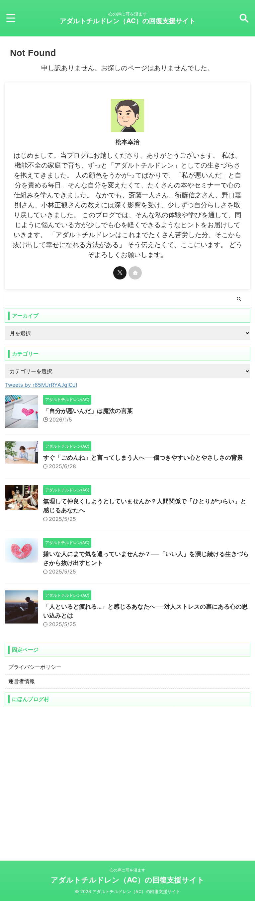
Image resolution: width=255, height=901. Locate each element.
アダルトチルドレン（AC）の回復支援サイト (128, 21)
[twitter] (120, 272)
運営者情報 (21, 681)
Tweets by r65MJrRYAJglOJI (41, 384)
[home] (135, 272)
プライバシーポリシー (34, 667)
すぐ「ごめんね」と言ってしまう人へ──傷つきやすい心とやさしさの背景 (143, 457)
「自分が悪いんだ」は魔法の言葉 (88, 410)
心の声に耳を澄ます (127, 870)
